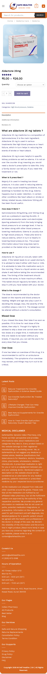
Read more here (29, 528)
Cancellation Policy (10, 635)
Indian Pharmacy (10, 607)
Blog (4, 616)
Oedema (36, 21)
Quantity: (6, 84)
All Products (7, 610)
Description (6, 115)
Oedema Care (22, 21)
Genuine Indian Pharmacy (25, 435)
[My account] (43, 6)
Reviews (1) (6, 125)
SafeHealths (7, 452)
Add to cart (22, 93)
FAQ (4, 660)
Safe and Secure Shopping (14, 629)
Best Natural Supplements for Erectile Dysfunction (26, 414)
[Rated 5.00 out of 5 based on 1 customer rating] (23, 75)
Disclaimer (7, 657)
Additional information (10, 120)
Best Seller (7, 613)
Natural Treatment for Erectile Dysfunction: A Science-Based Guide (25, 390)
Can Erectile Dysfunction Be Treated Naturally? (25, 398)
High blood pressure (18, 107)
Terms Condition (9, 638)
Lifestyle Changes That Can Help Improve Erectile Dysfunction (23, 406)
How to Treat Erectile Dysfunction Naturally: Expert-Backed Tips (24, 421)
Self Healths (24, 667)
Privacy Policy (8, 651)
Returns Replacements (12, 632)
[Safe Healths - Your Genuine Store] (21, 6)
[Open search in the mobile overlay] (23, 15)
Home (10, 21)
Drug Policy (7, 654)
